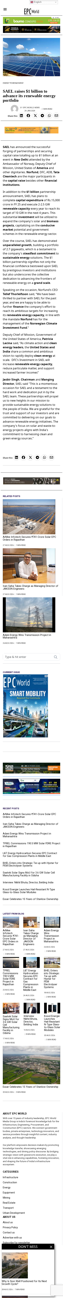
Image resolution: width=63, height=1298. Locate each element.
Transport (8, 1207)
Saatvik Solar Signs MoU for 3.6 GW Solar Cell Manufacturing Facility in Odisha (29, 874)
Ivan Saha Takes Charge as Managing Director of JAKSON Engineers (30, 587)
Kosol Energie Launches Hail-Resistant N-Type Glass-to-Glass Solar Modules (29, 891)
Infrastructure (10, 1177)
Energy (6, 83)
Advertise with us (12, 1237)
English (37, 2)
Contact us (9, 1232)
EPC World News (31, 107)
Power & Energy (16, 83)
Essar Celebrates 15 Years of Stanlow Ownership (30, 899)
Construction (10, 1182)
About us (8, 1222)
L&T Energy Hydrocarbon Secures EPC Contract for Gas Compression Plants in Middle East (30, 855)
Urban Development (14, 1212)
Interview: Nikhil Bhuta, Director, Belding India (28, 882)
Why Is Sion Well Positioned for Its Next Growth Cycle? (24, 1283)
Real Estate (9, 1202)
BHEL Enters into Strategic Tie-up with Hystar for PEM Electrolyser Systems (30, 864)
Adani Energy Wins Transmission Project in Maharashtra (27, 636)
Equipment (9, 1192)
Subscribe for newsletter (16, 1242)
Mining (6, 1197)
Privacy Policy (10, 1227)
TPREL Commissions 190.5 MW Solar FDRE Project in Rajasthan (31, 845)
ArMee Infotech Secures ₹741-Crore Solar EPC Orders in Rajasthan (29, 538)
